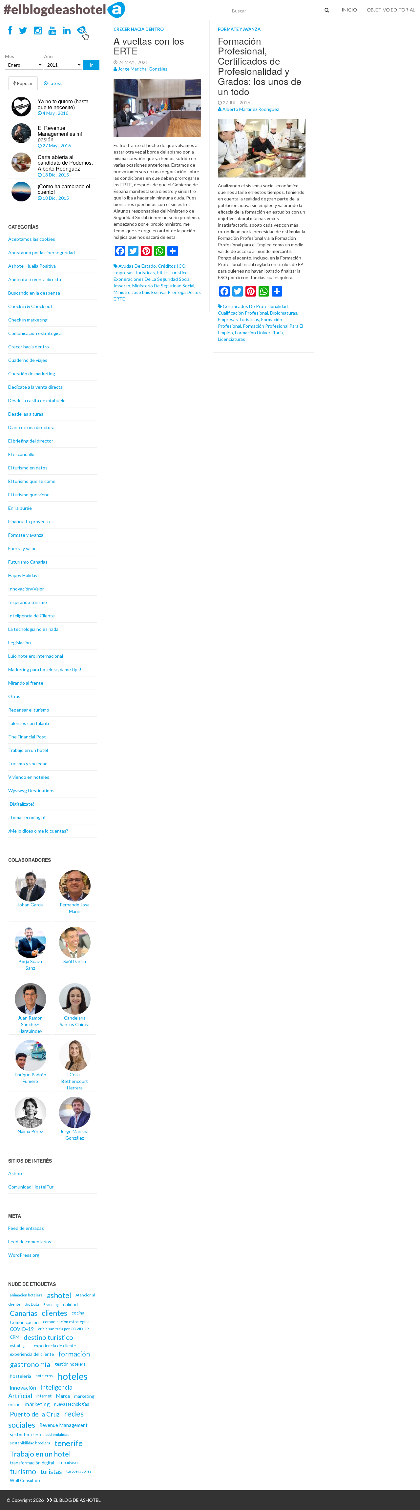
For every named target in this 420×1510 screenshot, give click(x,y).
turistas (51, 1471)
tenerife (68, 1443)
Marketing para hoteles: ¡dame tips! (44, 669)
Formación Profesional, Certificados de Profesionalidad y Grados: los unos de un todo (260, 66)
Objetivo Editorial (391, 9)
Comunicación (24, 1322)
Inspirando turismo (27, 602)
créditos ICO (172, 266)
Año (48, 56)
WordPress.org (23, 1255)
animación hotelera (26, 1295)
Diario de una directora (31, 427)
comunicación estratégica (66, 1321)
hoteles (72, 1376)
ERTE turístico (172, 272)
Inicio (349, 9)
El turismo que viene (29, 494)
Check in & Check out (30, 306)
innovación (23, 1387)
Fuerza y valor (22, 548)
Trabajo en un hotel (28, 750)
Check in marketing (28, 319)
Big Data (32, 1304)
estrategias (20, 1345)
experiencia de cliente (55, 1345)
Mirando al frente (25, 683)
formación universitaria (259, 332)
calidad (70, 1304)
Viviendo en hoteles (28, 777)
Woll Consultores (26, 1480)
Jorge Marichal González (142, 69)
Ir (91, 65)
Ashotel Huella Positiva (32, 266)
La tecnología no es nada (33, 629)
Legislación (19, 642)
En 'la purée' (20, 508)
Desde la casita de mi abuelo (37, 400)
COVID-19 (22, 1329)
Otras (14, 696)
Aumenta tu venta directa (34, 279)
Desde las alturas (25, 414)
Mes (9, 56)
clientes (54, 1313)
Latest (55, 83)
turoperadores (79, 1471)
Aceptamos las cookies (31, 239)
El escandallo (21, 454)
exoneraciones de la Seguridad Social (152, 279)
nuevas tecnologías (71, 1404)
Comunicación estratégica (35, 333)
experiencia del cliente (32, 1354)
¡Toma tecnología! (27, 817)
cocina (78, 1312)
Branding (51, 1304)
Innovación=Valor (26, 588)
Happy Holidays (24, 575)
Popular (24, 83)
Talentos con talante (29, 723)
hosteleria (20, 1376)
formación (74, 1354)
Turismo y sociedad (28, 763)
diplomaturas (283, 313)
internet (44, 1395)
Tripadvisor (68, 1462)
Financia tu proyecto (29, 521)
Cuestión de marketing (31, 373)
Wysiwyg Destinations (31, 790)
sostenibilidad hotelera (30, 1442)
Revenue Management (63, 1425)
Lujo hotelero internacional (35, 656)
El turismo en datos (28, 467)
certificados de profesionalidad (255, 306)
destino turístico (48, 1337)
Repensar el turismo (28, 710)
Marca (63, 1396)
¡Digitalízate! (21, 804)
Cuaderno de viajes (27, 360)
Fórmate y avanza (239, 29)
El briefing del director (30, 441)
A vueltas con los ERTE (149, 45)
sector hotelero (25, 1434)
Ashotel (16, 1173)
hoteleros (44, 1375)
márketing (37, 1404)
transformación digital (32, 1462)
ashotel (59, 1295)
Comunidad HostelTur (30, 1186)
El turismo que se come (31, 481)
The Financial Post (27, 736)
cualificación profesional (243, 313)
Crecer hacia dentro (139, 29)
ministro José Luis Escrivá (140, 292)
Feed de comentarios (29, 1241)
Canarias (23, 1313)
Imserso (122, 285)
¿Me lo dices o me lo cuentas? (38, 831)
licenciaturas (231, 339)
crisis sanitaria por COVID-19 (63, 1328)
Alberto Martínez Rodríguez (250, 109)
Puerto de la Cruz (35, 1414)
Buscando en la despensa (34, 293)
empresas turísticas (134, 272)
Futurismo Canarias (28, 562)
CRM (14, 1337)
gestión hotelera (70, 1364)
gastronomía (30, 1364)
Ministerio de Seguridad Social (163, 285)
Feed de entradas (26, 1228)
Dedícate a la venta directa (35, 387)
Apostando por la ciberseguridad (41, 252)
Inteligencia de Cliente (31, 615)
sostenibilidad (57, 1434)
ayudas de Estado (137, 266)
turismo (23, 1471)
